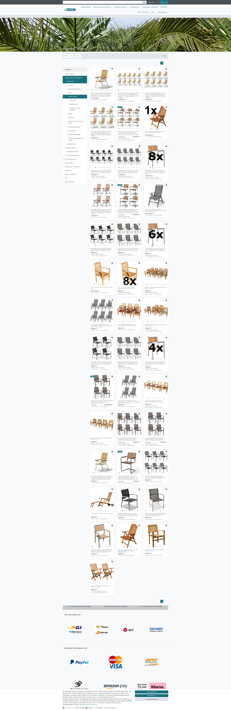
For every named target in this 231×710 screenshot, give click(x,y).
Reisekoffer (164, 7)
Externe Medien (79, 707)
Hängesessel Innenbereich (150, 7)
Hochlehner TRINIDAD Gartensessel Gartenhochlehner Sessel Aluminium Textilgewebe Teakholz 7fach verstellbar (156, 210)
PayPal (90, 707)
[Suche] (144, 2)
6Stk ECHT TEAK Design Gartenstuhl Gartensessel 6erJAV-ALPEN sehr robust (127, 325)
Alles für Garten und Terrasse (102, 7)
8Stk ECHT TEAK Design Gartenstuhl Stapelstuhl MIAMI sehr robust (155, 288)
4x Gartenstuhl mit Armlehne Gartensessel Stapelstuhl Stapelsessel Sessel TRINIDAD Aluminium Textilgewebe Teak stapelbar (154, 439)
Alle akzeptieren (151, 692)
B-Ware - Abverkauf (143, 12)
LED (152, 12)
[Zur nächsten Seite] (167, 63)
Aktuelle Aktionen (86, 7)
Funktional (100, 707)
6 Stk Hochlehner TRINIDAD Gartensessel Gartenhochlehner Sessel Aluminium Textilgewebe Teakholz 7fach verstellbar (102, 325)
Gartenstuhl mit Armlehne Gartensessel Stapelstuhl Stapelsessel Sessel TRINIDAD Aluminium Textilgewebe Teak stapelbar (102, 401)
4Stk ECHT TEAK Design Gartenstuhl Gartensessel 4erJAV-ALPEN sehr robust (154, 401)
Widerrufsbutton (162, 12)
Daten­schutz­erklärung (91, 704)
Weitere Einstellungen (110, 707)
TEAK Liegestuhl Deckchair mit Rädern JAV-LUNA (102, 513)
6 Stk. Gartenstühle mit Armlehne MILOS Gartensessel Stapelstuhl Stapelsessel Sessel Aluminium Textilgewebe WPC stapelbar (155, 477)
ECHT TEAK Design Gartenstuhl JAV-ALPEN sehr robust (102, 288)
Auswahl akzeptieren (152, 699)
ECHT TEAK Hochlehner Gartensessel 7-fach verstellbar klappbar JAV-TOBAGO (155, 132)
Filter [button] (164, 56)
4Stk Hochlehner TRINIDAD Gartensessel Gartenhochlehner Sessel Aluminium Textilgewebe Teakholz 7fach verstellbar (129, 401)
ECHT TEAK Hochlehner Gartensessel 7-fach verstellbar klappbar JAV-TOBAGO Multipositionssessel (128, 551)
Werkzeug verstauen (121, 7)
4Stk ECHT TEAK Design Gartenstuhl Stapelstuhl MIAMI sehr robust (101, 438)
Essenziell (68, 707)
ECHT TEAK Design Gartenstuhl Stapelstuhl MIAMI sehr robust (154, 550)
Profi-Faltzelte (135, 7)
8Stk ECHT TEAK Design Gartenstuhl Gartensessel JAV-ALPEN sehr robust (126, 288)
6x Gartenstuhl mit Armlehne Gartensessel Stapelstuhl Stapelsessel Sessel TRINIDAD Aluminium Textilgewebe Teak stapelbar (127, 439)
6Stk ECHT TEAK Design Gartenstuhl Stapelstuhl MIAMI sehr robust (155, 325)
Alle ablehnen (151, 695)
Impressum (95, 702)
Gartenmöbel (92, 16)
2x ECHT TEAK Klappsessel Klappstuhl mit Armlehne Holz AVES (100, 586)
